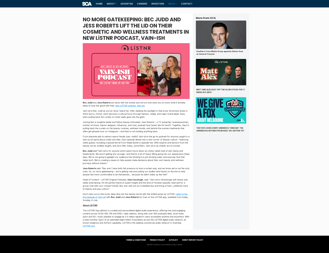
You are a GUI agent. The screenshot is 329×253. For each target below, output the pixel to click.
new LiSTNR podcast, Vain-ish (130, 105)
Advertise (127, 3)
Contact (187, 3)
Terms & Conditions (136, 240)
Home (99, 3)
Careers (142, 3)
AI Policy (173, 240)
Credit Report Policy (192, 240)
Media (172, 3)
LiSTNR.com (89, 226)
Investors (157, 3)
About (111, 3)
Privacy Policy (157, 240)
